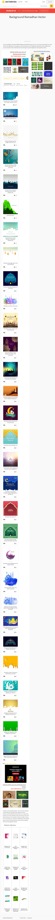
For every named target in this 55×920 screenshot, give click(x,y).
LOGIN (43, 1)
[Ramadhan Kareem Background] (10, 436)
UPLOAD (50, 2)
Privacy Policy (23, 918)
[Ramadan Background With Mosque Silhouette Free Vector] (10, 531)
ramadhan (15, 78)
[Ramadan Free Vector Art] (10, 508)
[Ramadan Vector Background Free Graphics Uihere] (10, 555)
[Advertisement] (27, 30)
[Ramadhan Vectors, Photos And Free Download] (10, 320)
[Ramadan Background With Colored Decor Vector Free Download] (10, 156)
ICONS (26, 1)
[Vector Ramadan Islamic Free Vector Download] (10, 579)
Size (14, 83)
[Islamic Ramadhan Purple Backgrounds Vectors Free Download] (10, 344)
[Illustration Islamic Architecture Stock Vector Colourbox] (10, 663)
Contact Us (29, 918)
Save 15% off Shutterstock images (42, 51)
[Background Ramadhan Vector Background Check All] (10, 641)
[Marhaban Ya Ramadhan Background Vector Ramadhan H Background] (10, 483)
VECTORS (20, 1)
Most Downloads (8, 83)
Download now (44, 10)
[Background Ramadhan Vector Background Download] (10, 706)
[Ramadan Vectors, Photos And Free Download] (10, 412)
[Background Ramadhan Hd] (10, 113)
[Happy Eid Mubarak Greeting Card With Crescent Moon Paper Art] (10, 747)
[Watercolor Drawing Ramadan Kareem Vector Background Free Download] (10, 601)
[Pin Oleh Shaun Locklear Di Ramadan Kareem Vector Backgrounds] (10, 181)
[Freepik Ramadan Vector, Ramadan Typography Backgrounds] (10, 229)
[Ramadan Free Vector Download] (10, 300)
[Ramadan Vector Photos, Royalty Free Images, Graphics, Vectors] (10, 96)
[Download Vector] (10, 206)
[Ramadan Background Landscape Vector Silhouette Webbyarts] (10, 391)
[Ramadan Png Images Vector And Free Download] (10, 254)
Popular (18, 83)
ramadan (22, 78)
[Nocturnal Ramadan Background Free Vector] (10, 278)
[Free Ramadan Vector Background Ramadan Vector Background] (10, 459)
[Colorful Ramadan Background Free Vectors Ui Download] (10, 369)
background (7, 78)
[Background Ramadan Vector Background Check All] (10, 685)
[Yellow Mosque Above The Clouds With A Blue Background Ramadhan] (10, 621)
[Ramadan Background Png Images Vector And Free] (10, 132)
